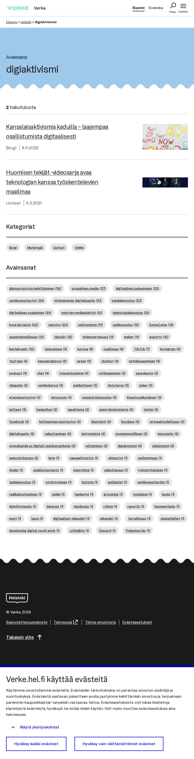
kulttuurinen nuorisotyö (60, 421)
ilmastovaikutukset (144, 397)
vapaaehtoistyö (83, 458)
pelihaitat (117, 482)
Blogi (11, 148)
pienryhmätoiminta (116, 409)
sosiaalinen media (88, 288)
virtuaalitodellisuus (167, 421)
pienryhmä (83, 470)
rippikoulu (83, 506)
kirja (53, 458)
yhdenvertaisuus (98, 336)
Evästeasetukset (137, 622)
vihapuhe (18, 385)
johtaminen (97, 445)
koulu (168, 494)
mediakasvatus (127, 300)
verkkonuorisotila (153, 482)
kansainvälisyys (52, 361)
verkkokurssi (50, 385)
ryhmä (110, 506)
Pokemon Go (138, 530)
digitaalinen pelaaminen (137, 288)
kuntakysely (21, 349)
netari (84, 361)
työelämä (142, 494)
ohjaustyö (118, 458)
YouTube (18, 361)
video (146, 385)
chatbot (110, 361)
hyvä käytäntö (23, 324)
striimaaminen (112, 373)
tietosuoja (61, 397)
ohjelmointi (163, 445)
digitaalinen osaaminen (30, 312)
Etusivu (11, 22)
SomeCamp (161, 324)
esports (158, 336)
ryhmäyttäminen (152, 470)
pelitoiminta (90, 324)
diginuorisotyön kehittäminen (35, 288)
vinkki (58, 494)
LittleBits (79, 530)
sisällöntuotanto (48, 470)
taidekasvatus (22, 482)
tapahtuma (78, 409)
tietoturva (118, 385)
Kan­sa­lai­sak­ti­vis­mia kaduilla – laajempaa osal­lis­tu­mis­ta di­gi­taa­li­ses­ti (57, 131)
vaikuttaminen (57, 433)
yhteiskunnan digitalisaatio (78, 300)
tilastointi (101, 421)
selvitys (58, 324)
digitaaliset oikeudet (71, 518)
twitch (150, 409)
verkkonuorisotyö (26, 300)
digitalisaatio (21, 433)
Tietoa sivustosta (100, 622)
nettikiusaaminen (144, 361)
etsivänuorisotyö (25, 397)
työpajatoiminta (74, 373)
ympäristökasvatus (99, 397)
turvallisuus (139, 518)
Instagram (170, 349)
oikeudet (109, 518)
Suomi (138, 7)
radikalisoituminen (25, 494)
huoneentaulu (167, 506)
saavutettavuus (23, 458)
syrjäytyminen (58, 482)
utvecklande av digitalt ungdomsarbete (42, 445)
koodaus (130, 421)
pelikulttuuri (85, 385)
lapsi (37, 518)
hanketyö (84, 494)
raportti (135, 506)
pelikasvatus (126, 324)
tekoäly (63, 336)
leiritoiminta (93, 433)
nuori (15, 518)
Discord (107, 530)
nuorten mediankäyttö (81, 312)
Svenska (156, 7)
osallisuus (113, 349)
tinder (16, 470)
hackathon (46, 409)
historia (90, 482)
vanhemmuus (150, 458)
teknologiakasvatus (130, 312)
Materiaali (35, 247)
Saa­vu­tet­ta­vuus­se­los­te (26, 622)
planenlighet (172, 518)
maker (131, 336)
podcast (18, 373)
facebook (19, 421)
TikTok (142, 349)
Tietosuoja (63, 622)
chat (43, 373)
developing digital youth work (34, 530)
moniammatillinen (131, 433)
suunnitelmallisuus (26, 336)
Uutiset (25, 22)
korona (85, 349)
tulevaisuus (55, 349)
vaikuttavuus (116, 470)
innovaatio (168, 433)
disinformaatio (22, 506)
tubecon (54, 506)
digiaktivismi (130, 445)
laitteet (17, 409)
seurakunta (147, 373)
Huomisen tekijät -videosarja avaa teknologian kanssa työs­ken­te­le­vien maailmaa (52, 181)
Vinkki (79, 247)
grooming (113, 494)
